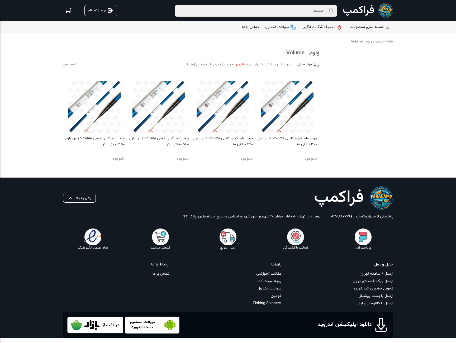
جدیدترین (243, 64)
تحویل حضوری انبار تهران (373, 288)
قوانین (276, 295)
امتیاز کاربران (263, 64)
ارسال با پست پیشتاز (376, 295)
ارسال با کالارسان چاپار (375, 303)
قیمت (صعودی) (221, 64)
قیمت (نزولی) (197, 64)
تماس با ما (161, 273)
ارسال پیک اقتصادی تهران (373, 281)
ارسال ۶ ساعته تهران (377, 273)
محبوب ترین (284, 64)
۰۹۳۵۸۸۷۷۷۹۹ (341, 216)
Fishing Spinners (267, 303)
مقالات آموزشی (268, 273)
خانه (390, 41)
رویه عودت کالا (269, 281)
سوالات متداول (269, 288)
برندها (380, 41)
